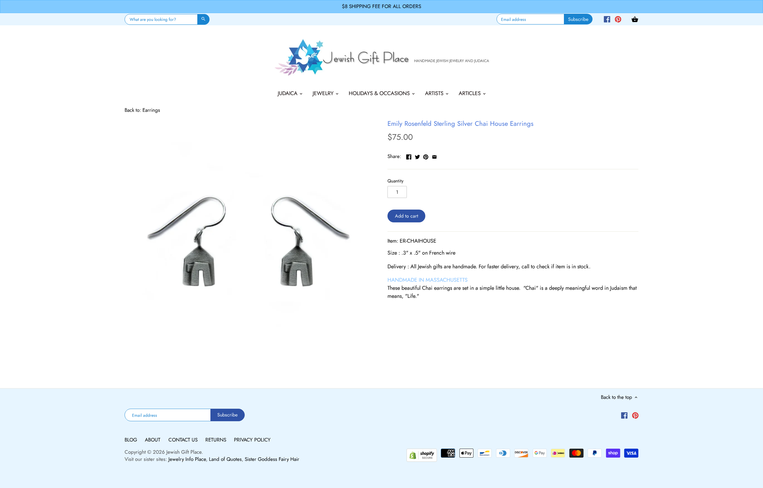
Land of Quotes (225, 459)
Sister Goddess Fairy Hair (272, 459)
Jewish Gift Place (183, 452)
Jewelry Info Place (187, 459)
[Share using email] (434, 155)
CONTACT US (183, 439)
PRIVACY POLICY (252, 439)
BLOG (132, 439)
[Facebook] (607, 18)
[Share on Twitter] (417, 155)
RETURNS (216, 439)
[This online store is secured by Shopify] (422, 454)
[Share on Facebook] (408, 155)
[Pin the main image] (425, 155)
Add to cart (406, 216)
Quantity (395, 181)
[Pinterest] (618, 18)
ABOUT (153, 439)
